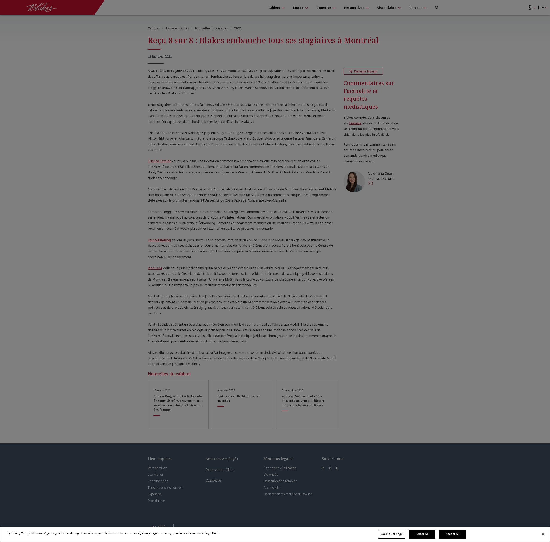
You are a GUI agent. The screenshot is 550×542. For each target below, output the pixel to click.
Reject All (422, 534)
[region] (275, 534)
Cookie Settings (391, 534)
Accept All (453, 534)
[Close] (543, 534)
